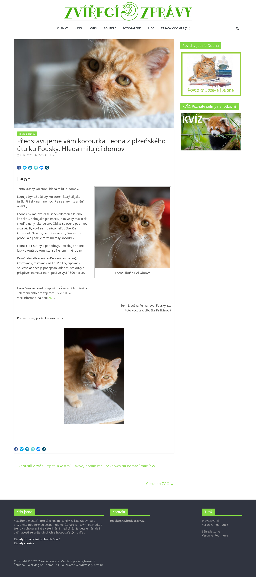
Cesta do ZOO (160, 483)
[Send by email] (30, 168)
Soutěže (110, 28)
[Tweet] (25, 168)
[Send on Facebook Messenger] (41, 168)
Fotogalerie (132, 28)
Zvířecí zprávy (46, 155)
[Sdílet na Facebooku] (19, 168)
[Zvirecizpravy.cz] (128, 4)
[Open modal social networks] (47, 168)
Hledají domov (27, 133)
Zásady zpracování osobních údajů (37, 539)
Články (62, 28)
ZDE (51, 298)
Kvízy (93, 28)
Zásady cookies (24, 543)
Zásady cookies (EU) (175, 28)
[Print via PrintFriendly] (36, 168)
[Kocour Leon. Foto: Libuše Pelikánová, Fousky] (94, 376)
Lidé (151, 28)
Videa (79, 28)
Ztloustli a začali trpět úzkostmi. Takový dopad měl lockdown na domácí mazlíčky (84, 465)
